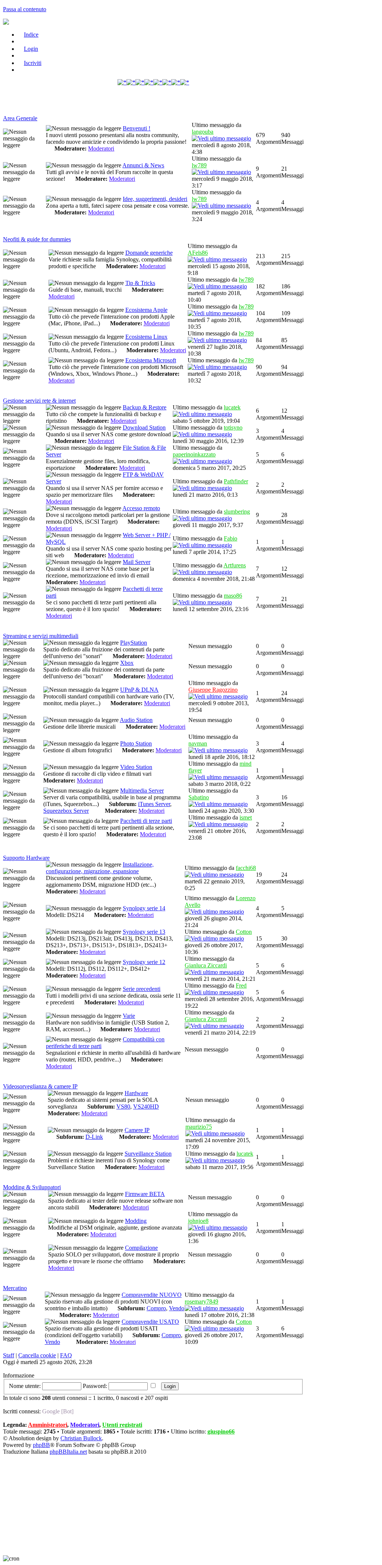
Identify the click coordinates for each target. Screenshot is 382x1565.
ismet (245, 817)
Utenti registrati (122, 1425)
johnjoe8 (198, 1221)
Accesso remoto (141, 508)
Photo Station (136, 743)
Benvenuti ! (136, 128)
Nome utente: (25, 1386)
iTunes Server (154, 804)
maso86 (233, 595)
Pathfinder (236, 481)
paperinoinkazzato (194, 454)
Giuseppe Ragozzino (213, 690)
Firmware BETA (145, 1194)
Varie (129, 1016)
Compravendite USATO (150, 1321)
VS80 (123, 1106)
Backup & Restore (144, 407)
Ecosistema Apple (146, 310)
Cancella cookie (37, 1355)
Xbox (127, 663)
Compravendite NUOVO (152, 1295)
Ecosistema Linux (146, 337)
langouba (202, 131)
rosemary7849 (201, 1301)
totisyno (233, 427)
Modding (136, 1221)
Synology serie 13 (144, 932)
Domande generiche (149, 253)
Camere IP (137, 1130)
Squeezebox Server (66, 811)
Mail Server (136, 562)
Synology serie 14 (144, 908)
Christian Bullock (81, 1438)
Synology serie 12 (144, 962)
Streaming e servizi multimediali (40, 636)
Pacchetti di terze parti (146, 821)
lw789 (199, 165)
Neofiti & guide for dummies (37, 239)
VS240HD (146, 1106)
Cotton (244, 932)
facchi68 (246, 868)
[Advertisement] (153, 104)
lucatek (232, 407)
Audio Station (136, 720)
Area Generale (20, 118)
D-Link (94, 1137)
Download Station (144, 427)
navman (197, 743)
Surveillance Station (148, 1153)
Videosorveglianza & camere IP (40, 1086)
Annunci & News (143, 165)
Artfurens (234, 565)
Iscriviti (32, 63)
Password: (95, 1386)
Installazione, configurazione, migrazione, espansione (100, 867)
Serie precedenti (141, 989)
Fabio (230, 538)
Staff (8, 1355)
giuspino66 (221, 1431)
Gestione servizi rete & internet (39, 400)
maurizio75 (198, 1127)
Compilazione (141, 1248)
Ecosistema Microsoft (150, 360)
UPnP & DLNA (139, 690)
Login (31, 49)
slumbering (237, 511)
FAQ (66, 1355)
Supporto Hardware (26, 858)
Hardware (136, 1093)
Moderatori (101, 148)
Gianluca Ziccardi (206, 965)
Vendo (176, 1308)
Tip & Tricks (140, 283)
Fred (241, 985)
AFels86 (198, 253)
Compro (156, 1308)
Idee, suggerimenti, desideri (155, 199)
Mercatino (15, 1288)
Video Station (136, 767)
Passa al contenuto (24, 9)
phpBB (41, 1445)
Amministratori (47, 1425)
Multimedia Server (142, 790)
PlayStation (133, 642)
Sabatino (198, 797)
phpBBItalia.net (68, 1451)
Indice (31, 34)
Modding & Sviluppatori (32, 1187)
